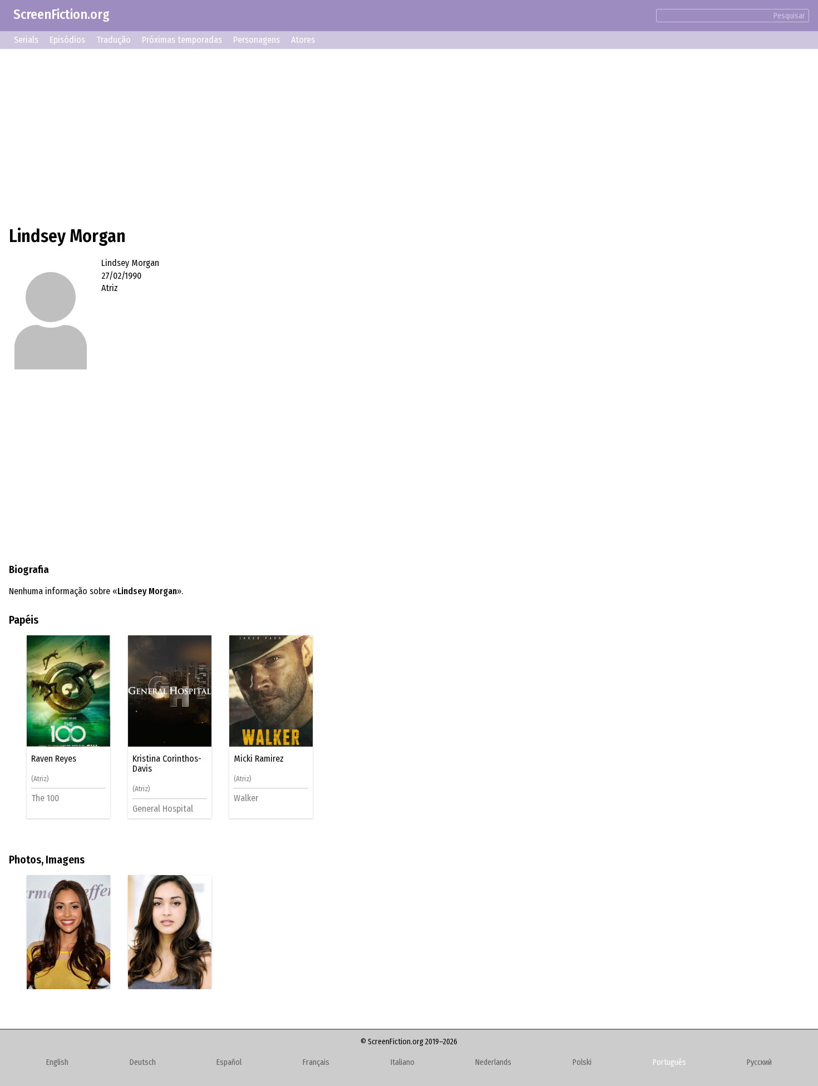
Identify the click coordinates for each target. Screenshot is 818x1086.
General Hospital (162, 808)
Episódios (67, 39)
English (57, 1062)
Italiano (403, 1062)
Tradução (113, 39)
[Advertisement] (343, 136)
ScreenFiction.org (61, 14)
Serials (26, 39)
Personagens (256, 39)
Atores (303, 39)
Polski (582, 1062)
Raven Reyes (53, 759)
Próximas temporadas (182, 39)
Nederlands (493, 1062)
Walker (246, 798)
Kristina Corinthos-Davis (166, 764)
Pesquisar (789, 16)
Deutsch (143, 1062)
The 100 (45, 798)
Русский (759, 1062)
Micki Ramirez (259, 759)
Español (229, 1062)
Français (316, 1062)
